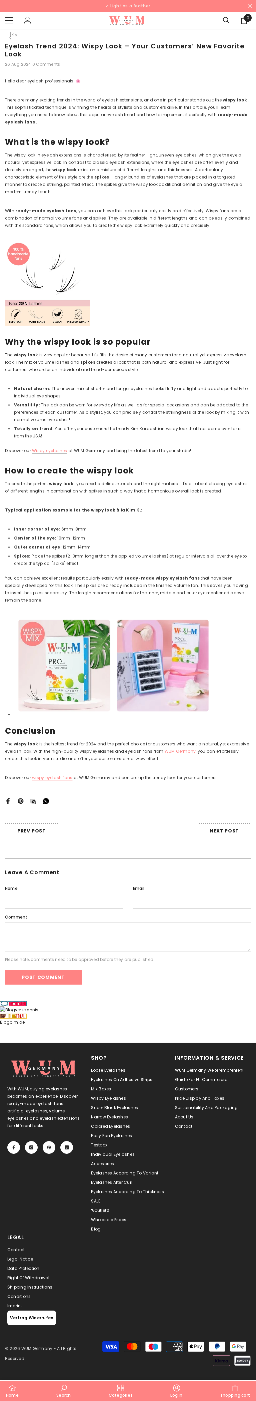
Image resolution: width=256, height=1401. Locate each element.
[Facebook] (54, 726)
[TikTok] (96, 726)
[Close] (128, 622)
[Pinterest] (82, 726)
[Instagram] (68, 726)
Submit (75, 706)
